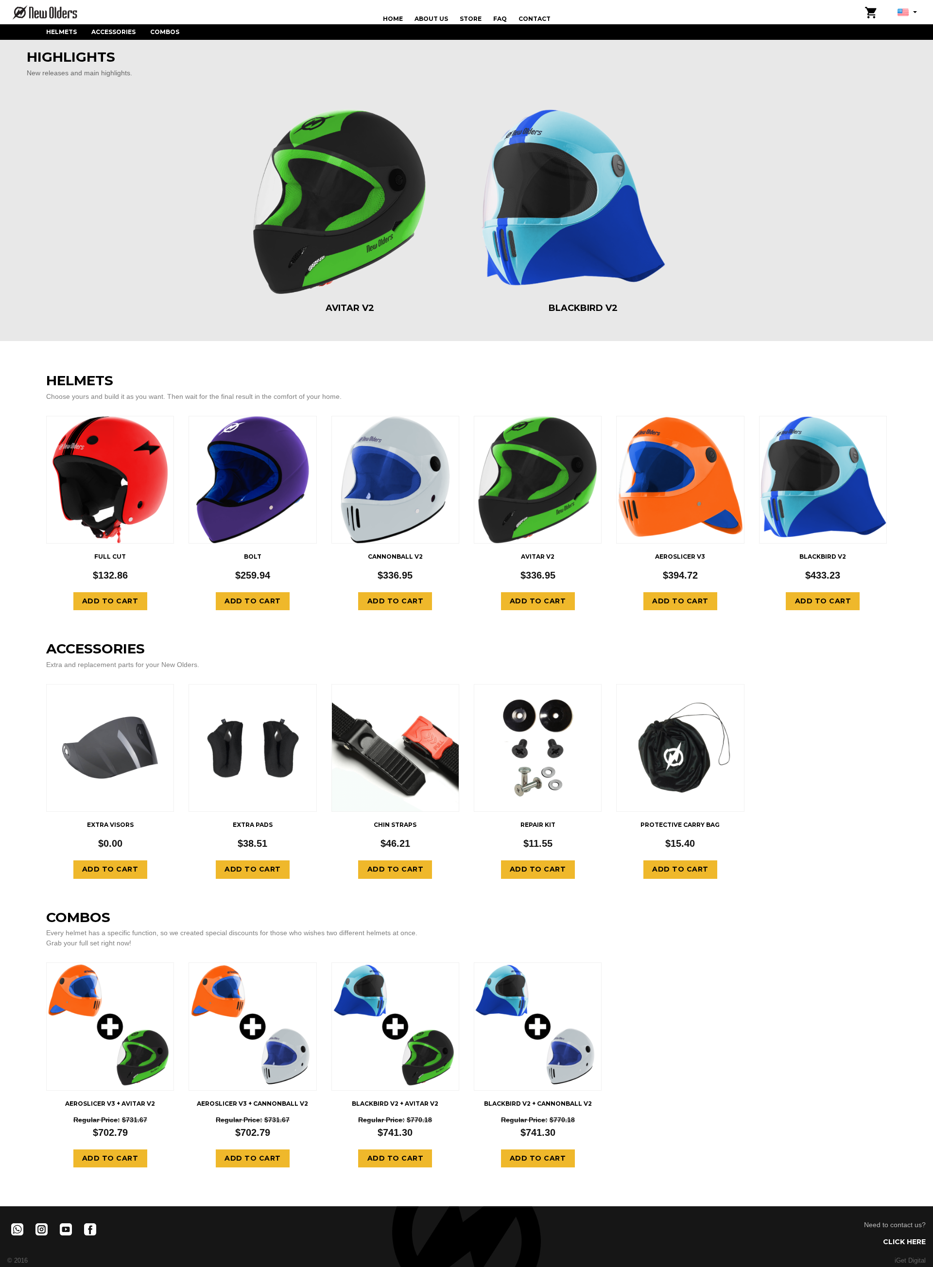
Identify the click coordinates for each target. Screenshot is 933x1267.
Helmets (61, 31)
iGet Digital (910, 1260)
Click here (904, 1241)
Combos (164, 31)
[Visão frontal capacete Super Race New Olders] (110, 479)
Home (393, 18)
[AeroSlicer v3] (680, 479)
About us (431, 18)
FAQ (500, 18)
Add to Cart (110, 601)
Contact (534, 18)
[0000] (823, 479)
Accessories (113, 31)
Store (471, 18)
